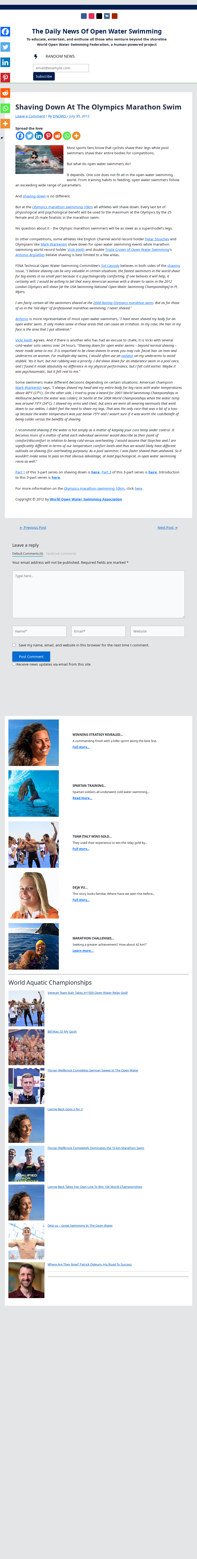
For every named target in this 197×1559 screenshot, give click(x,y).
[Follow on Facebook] (84, 16)
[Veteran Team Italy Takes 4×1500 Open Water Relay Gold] (26, 1008)
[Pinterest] (48, 138)
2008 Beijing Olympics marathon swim (123, 302)
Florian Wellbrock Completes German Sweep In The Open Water (93, 1070)
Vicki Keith (76, 249)
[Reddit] (57, 138)
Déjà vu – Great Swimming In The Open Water (80, 1225)
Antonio (21, 318)
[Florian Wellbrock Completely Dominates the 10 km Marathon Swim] (26, 1164)
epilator (127, 355)
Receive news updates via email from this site (53, 664)
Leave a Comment (30, 116)
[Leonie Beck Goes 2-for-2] (26, 1125)
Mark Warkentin (54, 244)
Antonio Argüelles (30, 254)
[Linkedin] (39, 138)
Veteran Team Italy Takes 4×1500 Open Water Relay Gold (88, 992)
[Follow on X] (99, 16)
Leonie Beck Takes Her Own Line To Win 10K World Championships (95, 1187)
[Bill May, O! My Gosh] (26, 1047)
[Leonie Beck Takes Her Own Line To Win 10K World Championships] (26, 1202)
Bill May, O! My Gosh (62, 1031)
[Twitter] (29, 138)
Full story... (81, 747)
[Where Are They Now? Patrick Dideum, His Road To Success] (26, 1280)
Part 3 (106, 472)
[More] (76, 138)
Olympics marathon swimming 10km (62, 206)
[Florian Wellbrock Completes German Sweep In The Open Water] (26, 1086)
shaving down (34, 196)
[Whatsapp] (67, 138)
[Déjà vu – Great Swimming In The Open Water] (26, 1241)
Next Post (168, 527)
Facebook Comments (61, 554)
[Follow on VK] (107, 16)
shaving (173, 265)
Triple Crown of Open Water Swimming (137, 249)
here (138, 488)
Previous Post (32, 527)
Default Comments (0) (27, 554)
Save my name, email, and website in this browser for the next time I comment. (84, 645)
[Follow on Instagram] (91, 16)
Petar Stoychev (157, 238)
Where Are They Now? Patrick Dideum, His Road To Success (90, 1264)
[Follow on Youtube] (114, 16)
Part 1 (20, 472)
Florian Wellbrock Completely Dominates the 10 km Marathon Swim (96, 1148)
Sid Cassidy (110, 265)
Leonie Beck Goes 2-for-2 (65, 1109)
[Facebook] (20, 138)
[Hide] (2, 138)
